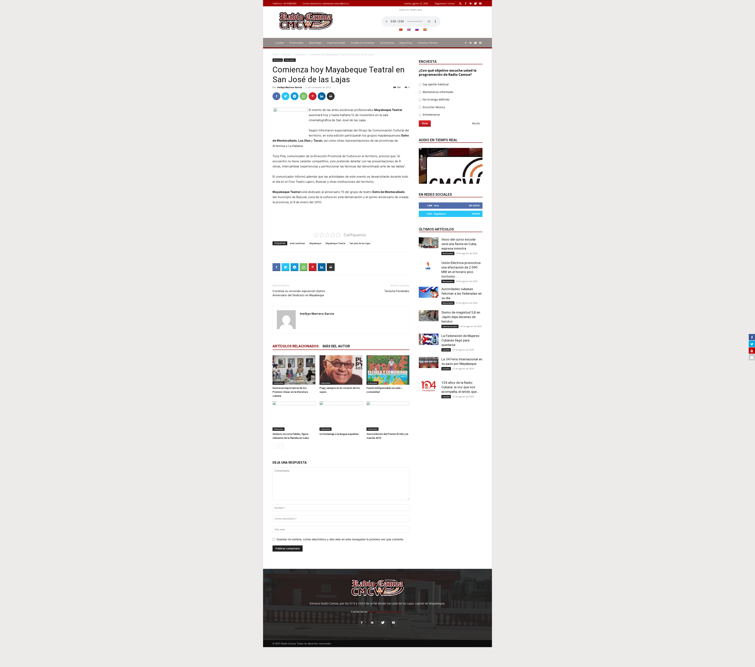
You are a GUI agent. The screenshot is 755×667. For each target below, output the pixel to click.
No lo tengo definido (435, 99)
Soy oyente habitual (435, 84)
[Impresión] (331, 96)
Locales (279, 42)
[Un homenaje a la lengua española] (340, 416)
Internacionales (336, 42)
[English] (409, 29)
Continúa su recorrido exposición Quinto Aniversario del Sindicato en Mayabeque (299, 293)
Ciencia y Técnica (427, 42)
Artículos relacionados (296, 346)
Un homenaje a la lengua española (338, 434)
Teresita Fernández (396, 291)
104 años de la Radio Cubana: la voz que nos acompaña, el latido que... (460, 387)
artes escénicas (297, 243)
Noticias (286, 54)
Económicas (387, 42)
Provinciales (296, 42)
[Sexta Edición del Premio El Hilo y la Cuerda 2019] (387, 416)
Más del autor (336, 346)
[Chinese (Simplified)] (400, 29)
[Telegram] (294, 96)
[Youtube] (480, 3)
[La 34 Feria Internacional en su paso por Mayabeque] (428, 362)
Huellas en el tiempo (363, 42)
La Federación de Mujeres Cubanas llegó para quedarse (460, 340)
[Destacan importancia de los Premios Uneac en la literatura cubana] (294, 370)
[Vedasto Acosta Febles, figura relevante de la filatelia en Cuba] (294, 416)
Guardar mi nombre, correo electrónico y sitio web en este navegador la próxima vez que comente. (340, 539)
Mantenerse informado (437, 92)
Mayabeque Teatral (335, 243)
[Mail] (470, 3)
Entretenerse (431, 114)
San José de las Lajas (360, 243)
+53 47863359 (289, 3)
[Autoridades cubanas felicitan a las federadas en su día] (428, 292)
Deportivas (406, 42)
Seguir (476, 213)
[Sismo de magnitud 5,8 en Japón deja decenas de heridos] (428, 315)
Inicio (275, 54)
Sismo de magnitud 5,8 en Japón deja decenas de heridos (460, 316)
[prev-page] (275, 445)
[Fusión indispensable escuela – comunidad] (387, 370)
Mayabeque (315, 243)
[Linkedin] (322, 96)
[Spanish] (425, 29)
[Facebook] (465, 3)
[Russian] (417, 29)
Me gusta (474, 205)
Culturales (300, 54)
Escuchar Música (433, 107)
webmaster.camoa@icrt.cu (335, 3)
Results (476, 123)
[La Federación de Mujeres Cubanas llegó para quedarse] (428, 339)
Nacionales (315, 42)
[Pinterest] (313, 96)
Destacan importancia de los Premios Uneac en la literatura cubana (290, 392)
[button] (460, 3)
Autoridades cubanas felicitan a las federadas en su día (461, 293)
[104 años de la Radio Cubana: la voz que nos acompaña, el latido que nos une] (428, 386)
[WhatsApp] (304, 96)
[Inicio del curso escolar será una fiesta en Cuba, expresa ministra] (428, 242)
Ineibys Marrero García (289, 87)
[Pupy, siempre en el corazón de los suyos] (340, 370)
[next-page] (281, 445)
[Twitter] (475, 3)
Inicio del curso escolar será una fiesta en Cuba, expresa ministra (459, 243)
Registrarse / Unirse (444, 3)
